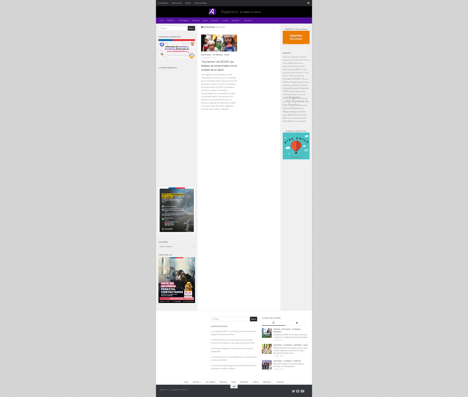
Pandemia (294, 108)
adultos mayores (301, 57)
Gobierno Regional (295, 91)
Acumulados (291, 57)
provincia (301, 108)
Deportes (235, 20)
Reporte (285, 115)
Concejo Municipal (299, 76)
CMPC (297, 69)
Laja (304, 94)
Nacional (286, 108)
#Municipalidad (200, 3)
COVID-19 (299, 78)
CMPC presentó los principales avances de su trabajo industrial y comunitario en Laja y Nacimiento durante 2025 (290, 350)
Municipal (297, 361)
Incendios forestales (290, 94)
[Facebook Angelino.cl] (298, 391)
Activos (285, 57)
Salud (205, 20)
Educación (215, 20)
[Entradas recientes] (273, 323)
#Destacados (177, 3)
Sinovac (295, 121)
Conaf (291, 76)
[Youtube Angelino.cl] (302, 391)
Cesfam (291, 63)
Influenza (300, 94)
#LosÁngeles (163, 3)
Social (305, 345)
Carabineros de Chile (288, 60)
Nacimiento (303, 105)
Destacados (206, 55)
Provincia (195, 20)
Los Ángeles (184, 20)
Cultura (225, 20)
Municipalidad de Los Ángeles (295, 103)
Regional (287, 111)
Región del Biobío (299, 112)
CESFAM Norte (295, 66)
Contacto (248, 20)
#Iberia (188, 3)
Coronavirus (288, 79)
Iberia (303, 91)
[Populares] (296, 323)
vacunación (302, 121)
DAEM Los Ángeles (290, 82)
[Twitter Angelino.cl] (293, 391)
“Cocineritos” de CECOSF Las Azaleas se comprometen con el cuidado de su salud (219, 65)
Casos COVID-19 (299, 60)
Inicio (162, 20)
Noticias (170, 20)
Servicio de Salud (292, 118)
